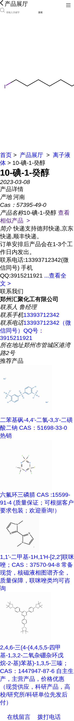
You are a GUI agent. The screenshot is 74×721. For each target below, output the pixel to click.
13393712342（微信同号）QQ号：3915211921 (35, 330)
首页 (6, 155)
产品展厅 (31, 155)
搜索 (40, 12)
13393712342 (41, 315)
